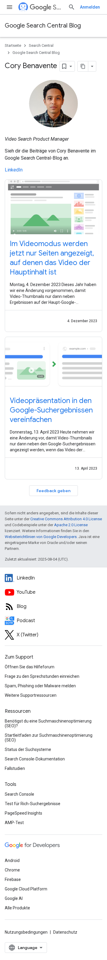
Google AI (14, 898)
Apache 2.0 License (71, 525)
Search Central (58, 7)
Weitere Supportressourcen (30, 695)
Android (12, 860)
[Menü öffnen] (9, 7)
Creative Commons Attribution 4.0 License (66, 519)
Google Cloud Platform (26, 889)
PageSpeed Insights (23, 813)
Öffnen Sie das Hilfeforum (29, 666)
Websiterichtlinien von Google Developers (41, 536)
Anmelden (90, 7)
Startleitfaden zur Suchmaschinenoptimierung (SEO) (48, 737)
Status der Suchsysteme (28, 749)
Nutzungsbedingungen (26, 932)
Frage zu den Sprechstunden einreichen (42, 676)
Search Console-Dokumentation (35, 759)
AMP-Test (14, 822)
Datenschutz (65, 932)
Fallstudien (15, 768)
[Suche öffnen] (71, 7)
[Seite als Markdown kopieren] (83, 66)
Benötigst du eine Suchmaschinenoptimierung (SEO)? (48, 723)
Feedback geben (53, 490)
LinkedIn (14, 170)
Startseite (13, 45)
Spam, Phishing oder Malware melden (40, 685)
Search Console (19, 794)
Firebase (13, 879)
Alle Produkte (17, 908)
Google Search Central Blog (43, 25)
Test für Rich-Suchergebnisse (32, 803)
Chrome (12, 870)
